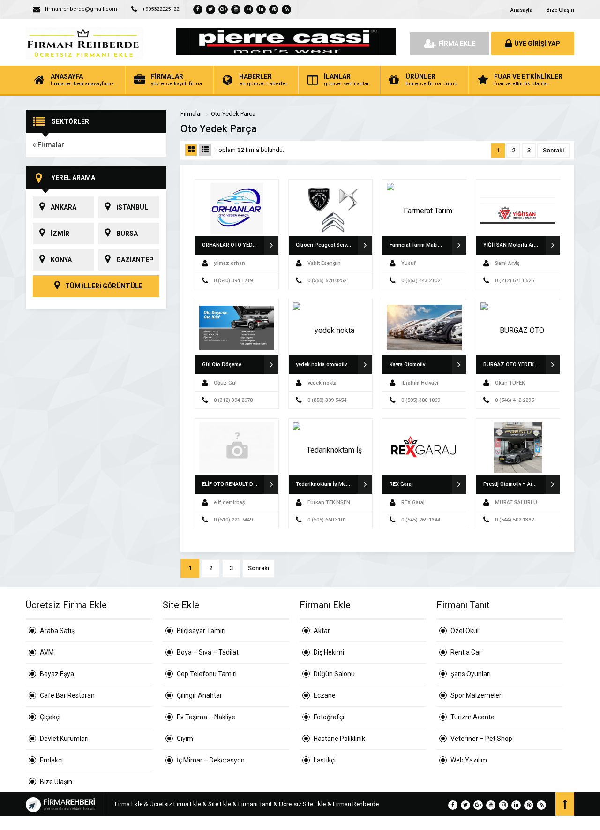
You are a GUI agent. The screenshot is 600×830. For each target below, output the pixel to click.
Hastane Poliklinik (339, 738)
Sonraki (553, 150)
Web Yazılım (468, 760)
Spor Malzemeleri (476, 695)
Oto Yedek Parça (233, 113)
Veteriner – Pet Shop (481, 738)
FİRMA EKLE (456, 43)
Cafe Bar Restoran (67, 695)
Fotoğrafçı (329, 717)
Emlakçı (51, 760)
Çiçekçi (50, 717)
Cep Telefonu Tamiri (207, 674)
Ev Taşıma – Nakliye (206, 717)
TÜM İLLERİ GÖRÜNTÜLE (103, 286)
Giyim (185, 738)
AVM (47, 652)
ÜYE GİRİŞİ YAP (537, 43)
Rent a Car (465, 652)
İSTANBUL (132, 207)
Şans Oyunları (470, 674)
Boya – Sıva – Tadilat (208, 652)
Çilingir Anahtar (199, 695)
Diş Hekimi (329, 652)
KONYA (61, 260)
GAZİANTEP (135, 260)
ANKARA (63, 207)
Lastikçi (325, 760)
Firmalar (50, 145)
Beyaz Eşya (57, 674)
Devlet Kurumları (64, 738)
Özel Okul (464, 630)
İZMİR (60, 233)
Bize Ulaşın (560, 10)
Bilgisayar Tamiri (201, 630)
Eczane (325, 695)
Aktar (322, 630)
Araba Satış (57, 630)
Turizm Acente (472, 717)
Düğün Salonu (334, 674)
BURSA (127, 233)
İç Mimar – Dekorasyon (211, 760)
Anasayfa (521, 10)
